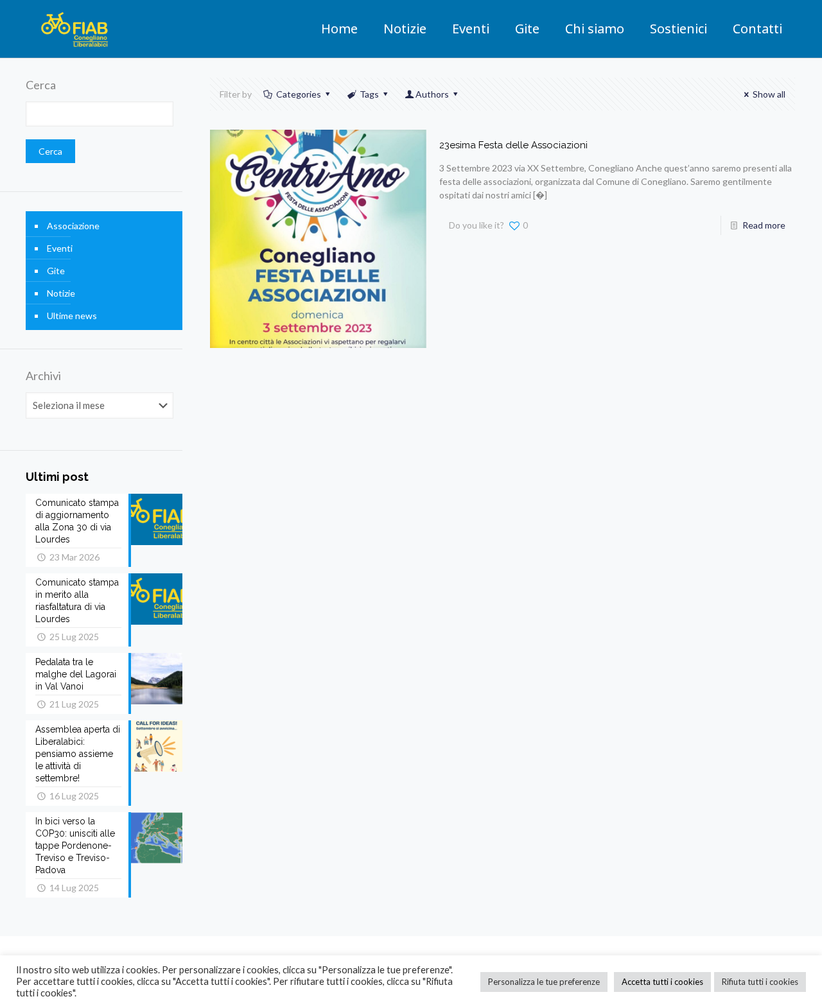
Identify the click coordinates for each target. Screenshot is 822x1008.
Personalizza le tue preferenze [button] (544, 982)
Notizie (61, 293)
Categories (298, 94)
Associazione (73, 225)
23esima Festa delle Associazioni (513, 145)
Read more (763, 225)
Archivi (43, 376)
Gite (56, 270)
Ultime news (72, 315)
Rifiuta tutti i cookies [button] (760, 982)
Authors (432, 94)
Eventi (60, 248)
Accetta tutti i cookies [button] (662, 982)
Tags (369, 94)
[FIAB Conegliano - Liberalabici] (75, 29)
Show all (769, 94)
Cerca (41, 85)
